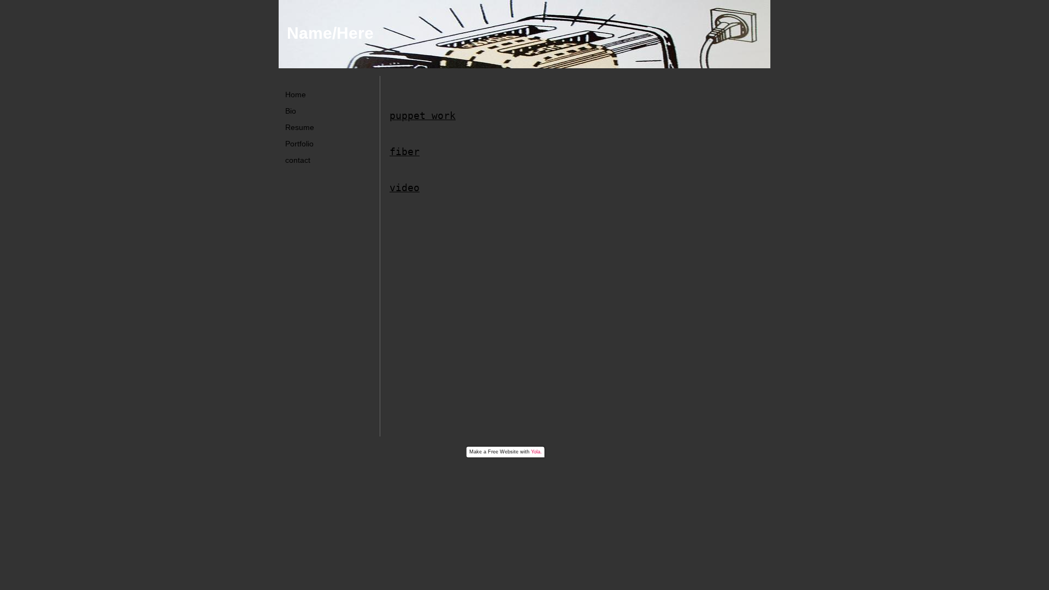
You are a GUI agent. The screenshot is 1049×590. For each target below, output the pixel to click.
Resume (299, 127)
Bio (290, 111)
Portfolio (299, 143)
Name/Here (330, 33)
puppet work (423, 115)
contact (297, 160)
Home (295, 94)
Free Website (503, 452)
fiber (405, 151)
